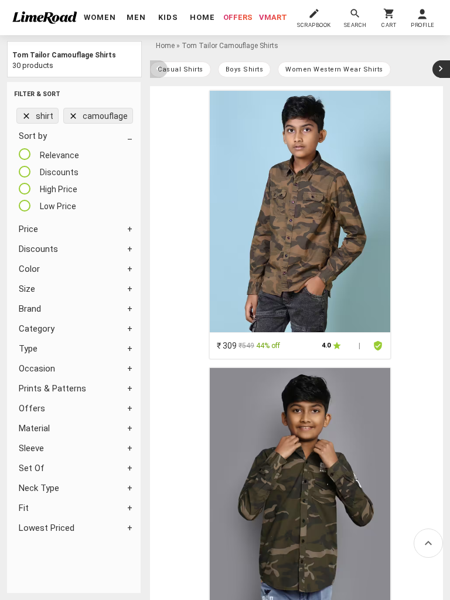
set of (32, 468)
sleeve (31, 448)
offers (238, 17)
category (36, 328)
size (27, 289)
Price (28, 229)
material (34, 428)
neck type (39, 488)
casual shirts (180, 69)
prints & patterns (52, 388)
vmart (273, 17)
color (29, 269)
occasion (37, 368)
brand (30, 309)
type (28, 348)
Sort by (33, 136)
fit (24, 508)
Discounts (38, 249)
